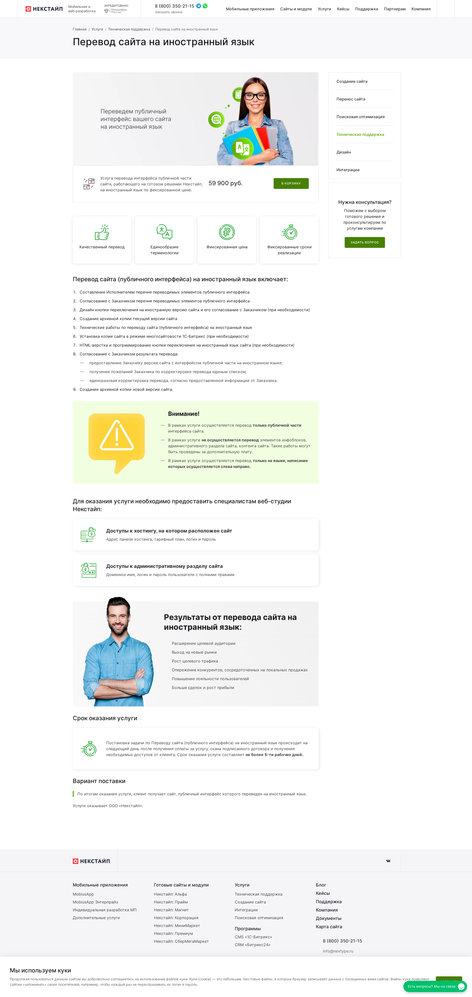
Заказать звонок (169, 12)
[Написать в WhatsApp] (205, 5)
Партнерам (395, 8)
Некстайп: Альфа (170, 894)
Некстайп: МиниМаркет (177, 925)
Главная (80, 29)
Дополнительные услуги (96, 917)
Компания (421, 8)
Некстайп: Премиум (173, 933)
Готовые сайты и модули (181, 884)
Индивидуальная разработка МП (105, 909)
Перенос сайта (351, 99)
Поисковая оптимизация (361, 116)
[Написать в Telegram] (198, 5)
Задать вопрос (365, 242)
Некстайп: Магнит (171, 909)
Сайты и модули (296, 8)
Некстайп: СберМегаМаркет (181, 941)
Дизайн (344, 152)
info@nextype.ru (338, 951)
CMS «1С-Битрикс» (253, 936)
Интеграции (348, 169)
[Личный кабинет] (445, 9)
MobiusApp (83, 894)
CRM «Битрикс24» (253, 944)
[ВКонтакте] (388, 861)
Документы (328, 918)
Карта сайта (329, 926)
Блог (321, 884)
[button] (465, 964)
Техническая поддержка (129, 29)
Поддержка (366, 8)
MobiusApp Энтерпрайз (95, 901)
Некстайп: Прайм (171, 901)
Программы (248, 928)
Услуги (324, 8)
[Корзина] (463, 9)
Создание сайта (352, 81)
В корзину (291, 183)
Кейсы (343, 8)
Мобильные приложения (250, 8)
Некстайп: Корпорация (176, 917)
